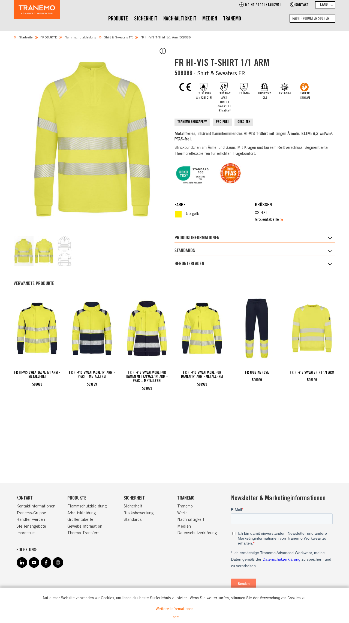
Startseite (26, 37)
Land (324, 5)
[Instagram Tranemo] (57, 567)
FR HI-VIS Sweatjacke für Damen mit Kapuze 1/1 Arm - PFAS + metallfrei (147, 377)
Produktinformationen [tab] (196, 238)
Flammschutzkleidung (80, 37)
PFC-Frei (222, 122)
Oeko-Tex (243, 122)
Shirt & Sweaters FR (118, 37)
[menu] (174, 19)
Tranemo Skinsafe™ (192, 122)
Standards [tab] (184, 251)
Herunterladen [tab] (189, 264)
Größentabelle (267, 220)
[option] (178, 214)
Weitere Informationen (174, 609)
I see (174, 617)
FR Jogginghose (257, 373)
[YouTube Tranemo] (33, 567)
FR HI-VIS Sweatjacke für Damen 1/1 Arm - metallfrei (202, 375)
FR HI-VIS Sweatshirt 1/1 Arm (312, 373)
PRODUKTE (48, 37)
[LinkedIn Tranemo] (21, 567)
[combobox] (312, 18)
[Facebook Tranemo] (45, 567)
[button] (24, 251)
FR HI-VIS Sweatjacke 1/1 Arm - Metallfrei (37, 375)
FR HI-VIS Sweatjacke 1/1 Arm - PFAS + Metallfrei (92, 375)
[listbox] (214, 214)
